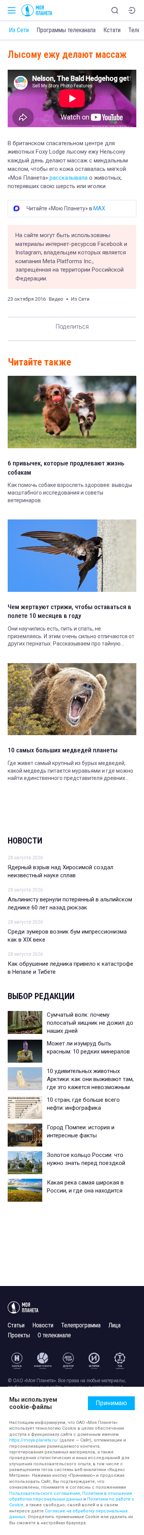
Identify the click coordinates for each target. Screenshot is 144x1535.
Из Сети (19, 30)
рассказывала (69, 177)
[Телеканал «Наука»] (17, 1361)
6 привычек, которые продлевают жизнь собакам (66, 467)
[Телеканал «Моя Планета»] (37, 10)
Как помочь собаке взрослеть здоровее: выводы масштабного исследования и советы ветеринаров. (70, 492)
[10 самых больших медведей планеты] (72, 699)
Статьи (16, 1325)
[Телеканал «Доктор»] (68, 1361)
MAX (99, 208)
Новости (25, 840)
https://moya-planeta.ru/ (33, 1440)
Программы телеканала (66, 30)
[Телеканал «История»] (94, 1361)
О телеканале (54, 1335)
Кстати (112, 30)
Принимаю (111, 1403)
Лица (114, 1325)
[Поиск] (114, 10)
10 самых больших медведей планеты (63, 750)
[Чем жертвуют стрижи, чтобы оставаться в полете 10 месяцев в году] (72, 555)
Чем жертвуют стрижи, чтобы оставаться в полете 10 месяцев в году (69, 611)
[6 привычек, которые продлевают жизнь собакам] (72, 412)
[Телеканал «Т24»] (120, 1361)
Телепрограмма (81, 1325)
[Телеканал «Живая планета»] (42, 1361)
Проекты (19, 1335)
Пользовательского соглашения (44, 1493)
